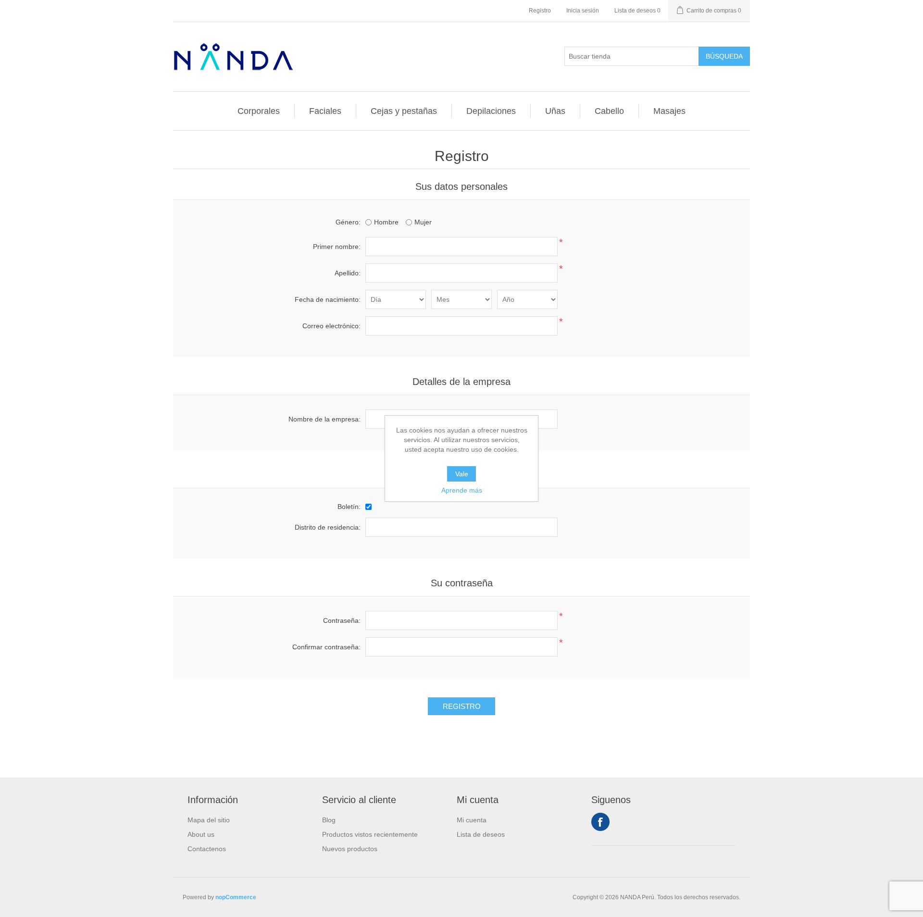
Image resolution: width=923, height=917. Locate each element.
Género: (348, 222)
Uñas (555, 111)
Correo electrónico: (331, 326)
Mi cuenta (471, 820)
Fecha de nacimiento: (328, 299)
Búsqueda (724, 56)
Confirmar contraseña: (326, 647)
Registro (540, 10)
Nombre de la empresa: (324, 419)
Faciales (325, 111)
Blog (329, 820)
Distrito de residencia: (328, 527)
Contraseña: (342, 620)
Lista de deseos (481, 834)
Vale (461, 474)
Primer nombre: (337, 246)
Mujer (423, 222)
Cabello (609, 111)
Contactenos (206, 849)
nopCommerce (235, 897)
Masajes (669, 111)
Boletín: (349, 506)
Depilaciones (491, 111)
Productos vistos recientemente (370, 834)
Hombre (386, 222)
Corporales (258, 111)
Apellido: (348, 273)
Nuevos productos (349, 849)
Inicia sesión (582, 10)
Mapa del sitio (208, 820)
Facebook (600, 822)
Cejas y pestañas (404, 111)
